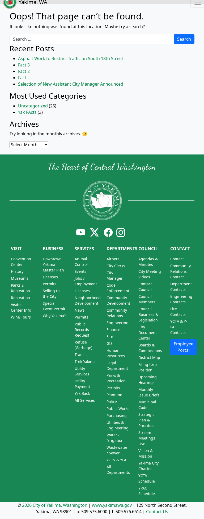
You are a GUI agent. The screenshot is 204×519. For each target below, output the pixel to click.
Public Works (118, 408)
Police (112, 401)
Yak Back (82, 393)
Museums (19, 278)
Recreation (20, 297)
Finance (113, 329)
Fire (110, 336)
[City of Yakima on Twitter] (94, 232)
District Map (149, 357)
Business (53, 249)
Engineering (118, 322)
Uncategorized (33, 106)
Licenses (50, 276)
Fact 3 (24, 65)
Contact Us (157, 511)
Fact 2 (24, 71)
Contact (180, 249)
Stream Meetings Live (146, 438)
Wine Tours (21, 317)
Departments (122, 249)
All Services (85, 400)
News (79, 310)
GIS (110, 343)
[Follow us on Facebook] (108, 232)
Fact (22, 78)
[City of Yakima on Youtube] (80, 232)
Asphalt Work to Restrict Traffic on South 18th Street (70, 58)
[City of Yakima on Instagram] (120, 232)
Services (84, 249)
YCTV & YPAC (118, 459)
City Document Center (147, 332)
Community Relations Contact (180, 271)
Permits (49, 283)
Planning (114, 394)
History (17, 271)
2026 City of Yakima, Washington (54, 505)
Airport (113, 258)
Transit (81, 354)
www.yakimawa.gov (112, 505)
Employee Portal (183, 347)
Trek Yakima (85, 361)
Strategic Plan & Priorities (146, 420)
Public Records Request (82, 329)
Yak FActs (27, 112)
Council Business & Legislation (148, 314)
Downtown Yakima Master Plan (53, 264)
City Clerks (116, 265)
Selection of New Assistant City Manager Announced (70, 84)
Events (80, 271)
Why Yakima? (54, 315)
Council (148, 249)
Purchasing (117, 415)
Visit (16, 249)
